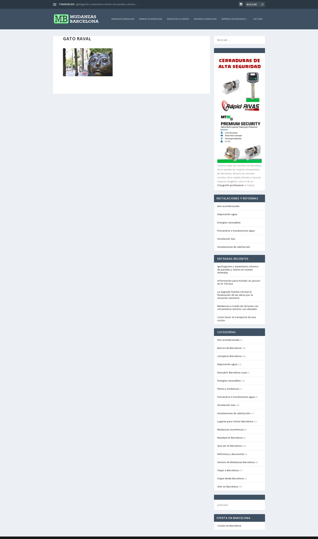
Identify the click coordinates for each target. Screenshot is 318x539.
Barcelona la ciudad (178, 19)
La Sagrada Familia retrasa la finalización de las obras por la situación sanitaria (235, 294)
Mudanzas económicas (230, 429)
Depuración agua (227, 214)
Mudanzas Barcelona (122, 19)
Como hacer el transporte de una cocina (236, 319)
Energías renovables (228, 222)
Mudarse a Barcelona (205, 19)
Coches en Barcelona (229, 525)
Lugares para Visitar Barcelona (235, 421)
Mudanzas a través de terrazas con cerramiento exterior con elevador (237, 307)
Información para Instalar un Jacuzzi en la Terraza (238, 282)
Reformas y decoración (230, 454)
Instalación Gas (226, 238)
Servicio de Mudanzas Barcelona (236, 462)
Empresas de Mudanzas (234, 19)
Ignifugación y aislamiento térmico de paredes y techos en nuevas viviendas (237, 269)
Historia (258, 19)
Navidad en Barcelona (230, 437)
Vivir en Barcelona (227, 486)
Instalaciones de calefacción (233, 246)
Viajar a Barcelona (227, 470)
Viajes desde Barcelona (230, 478)
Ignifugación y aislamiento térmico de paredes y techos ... (106, 4)
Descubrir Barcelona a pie (232, 372)
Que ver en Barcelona (229, 445)
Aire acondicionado (228, 206)
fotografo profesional (230, 185)
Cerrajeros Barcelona (229, 356)
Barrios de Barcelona (150, 19)
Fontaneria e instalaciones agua (236, 230)
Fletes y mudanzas (228, 388)
